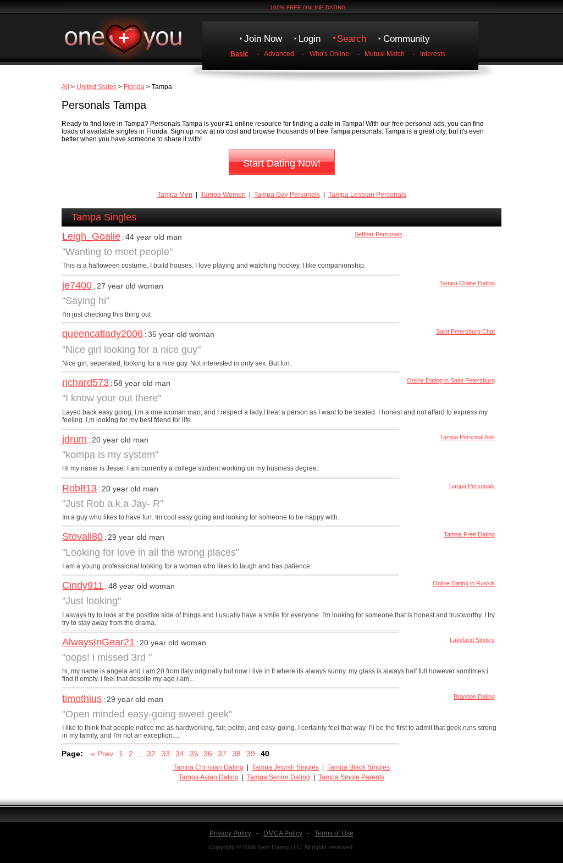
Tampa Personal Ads (467, 437)
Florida (134, 87)
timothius (82, 698)
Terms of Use (334, 833)
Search (351, 39)
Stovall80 (82, 536)
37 (222, 753)
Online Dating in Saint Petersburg (451, 380)
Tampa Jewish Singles (285, 767)
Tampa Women (223, 194)
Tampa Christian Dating (208, 767)
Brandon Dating (474, 696)
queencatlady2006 (102, 333)
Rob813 (79, 488)
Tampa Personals (471, 486)
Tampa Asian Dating (209, 777)
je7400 (77, 285)
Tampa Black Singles (358, 767)
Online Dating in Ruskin (464, 583)
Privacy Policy (230, 833)
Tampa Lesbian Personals (367, 194)
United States (96, 87)
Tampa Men (174, 194)
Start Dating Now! (282, 163)
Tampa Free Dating (469, 534)
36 (207, 753)
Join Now (263, 39)
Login (310, 39)
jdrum (74, 439)
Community (406, 39)
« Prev (102, 753)
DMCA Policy (282, 833)
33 (165, 753)
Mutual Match (385, 54)
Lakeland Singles (472, 640)
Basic (239, 54)
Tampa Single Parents (351, 777)
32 (151, 753)
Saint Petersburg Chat (465, 331)
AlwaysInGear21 (98, 642)
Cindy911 (82, 585)
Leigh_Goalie (91, 236)
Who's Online (329, 54)
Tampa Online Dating (467, 283)
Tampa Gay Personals (287, 194)
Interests (432, 54)
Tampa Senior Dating (278, 777)
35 (194, 753)
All (65, 87)
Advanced (279, 54)
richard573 (85, 382)
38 (236, 753)
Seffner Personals (378, 234)
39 (250, 753)
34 (179, 753)
